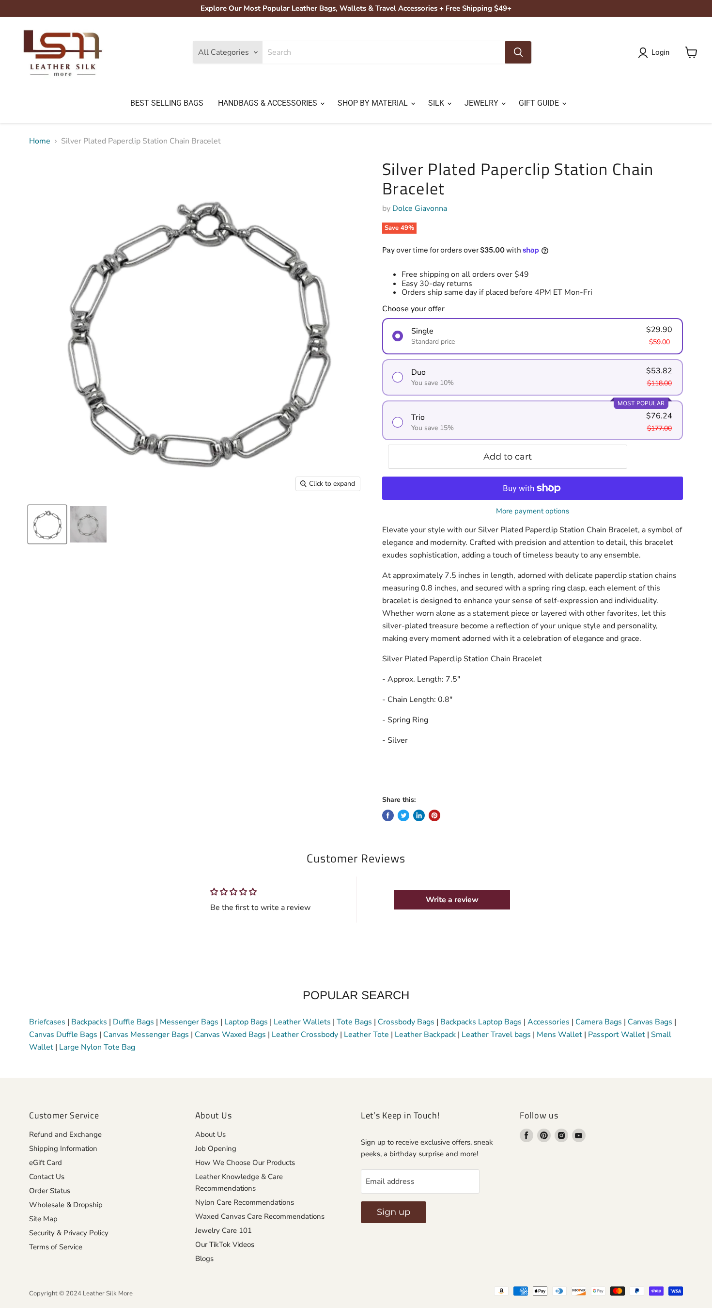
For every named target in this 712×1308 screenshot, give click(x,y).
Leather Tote (366, 1034)
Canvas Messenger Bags (146, 1034)
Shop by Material (374, 103)
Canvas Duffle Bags (64, 1034)
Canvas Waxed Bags (230, 1034)
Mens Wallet (559, 1034)
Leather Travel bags (496, 1034)
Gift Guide (540, 103)
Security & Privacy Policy (68, 1233)
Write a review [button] (452, 899)
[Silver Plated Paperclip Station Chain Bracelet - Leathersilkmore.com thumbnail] (88, 524)
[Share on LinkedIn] (419, 815)
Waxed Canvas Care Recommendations (260, 1216)
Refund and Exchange (65, 1134)
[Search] (518, 52)
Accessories (548, 1022)
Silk (437, 103)
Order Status (49, 1191)
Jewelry (482, 103)
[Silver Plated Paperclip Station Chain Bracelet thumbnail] (47, 524)
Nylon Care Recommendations (244, 1202)
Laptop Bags (246, 1022)
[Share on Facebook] (388, 815)
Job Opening (215, 1148)
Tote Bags (354, 1022)
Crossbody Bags (406, 1022)
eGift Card (45, 1162)
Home (39, 141)
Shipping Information (63, 1148)
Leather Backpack (425, 1034)
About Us (210, 1134)
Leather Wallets (302, 1022)
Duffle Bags (133, 1022)
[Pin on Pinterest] (434, 815)
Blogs (204, 1258)
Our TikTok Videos (224, 1244)
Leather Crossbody (305, 1034)
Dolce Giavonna (419, 208)
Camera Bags (598, 1022)
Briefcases (48, 1022)
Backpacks (89, 1022)
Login (660, 52)
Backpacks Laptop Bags (481, 1022)
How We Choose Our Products (245, 1162)
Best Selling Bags (166, 103)
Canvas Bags (650, 1022)
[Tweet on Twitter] (403, 815)
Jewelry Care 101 (223, 1230)
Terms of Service (55, 1247)
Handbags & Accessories (268, 103)
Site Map (43, 1219)
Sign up (393, 1212)
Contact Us (46, 1176)
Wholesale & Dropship (66, 1205)
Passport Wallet (616, 1034)
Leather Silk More (108, 1293)
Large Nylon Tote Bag (97, 1047)
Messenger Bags (189, 1022)
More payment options (532, 511)
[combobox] (384, 52)
